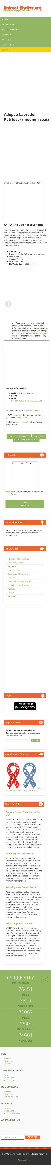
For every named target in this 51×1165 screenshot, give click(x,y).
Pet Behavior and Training (19, 585)
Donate (6, 49)
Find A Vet (7, 34)
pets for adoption (23, 422)
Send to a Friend (19, 436)
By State (7, 1058)
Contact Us (8, 44)
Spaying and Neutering (18, 574)
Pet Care (11, 589)
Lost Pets (7, 1063)
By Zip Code (9, 1061)
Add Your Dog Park (12, 1113)
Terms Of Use (24, 1160)
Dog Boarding (14, 570)
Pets (3, 1053)
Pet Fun (11, 592)
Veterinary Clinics (15, 562)
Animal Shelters (11, 29)
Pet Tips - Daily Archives (18, 559)
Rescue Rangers (33, 410)
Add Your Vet (9, 1080)
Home (5, 19)
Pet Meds (12, 566)
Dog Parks (12, 577)
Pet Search (8, 24)
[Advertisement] (25, 80)
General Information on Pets (20, 581)
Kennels (6, 39)
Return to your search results (29, 438)
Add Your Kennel (11, 1096)
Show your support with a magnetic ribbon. (24, 789)
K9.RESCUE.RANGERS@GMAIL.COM (26, 401)
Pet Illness (12, 596)
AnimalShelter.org (21, 1154)
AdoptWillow (25, 504)
